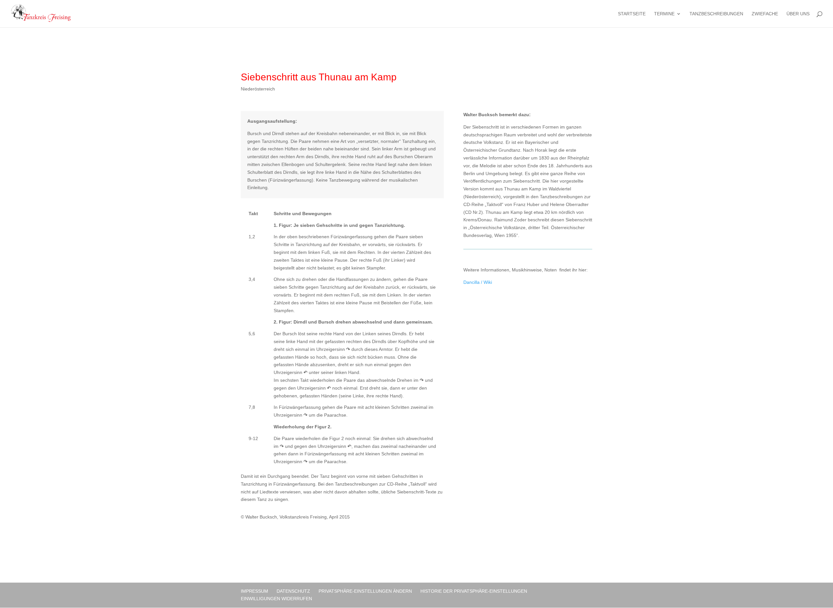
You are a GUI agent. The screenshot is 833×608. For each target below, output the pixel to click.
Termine (664, 13)
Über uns (798, 13)
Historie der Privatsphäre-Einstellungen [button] (473, 591)
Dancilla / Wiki (477, 282)
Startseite (632, 13)
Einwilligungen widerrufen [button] (276, 598)
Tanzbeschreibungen (716, 13)
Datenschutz (293, 591)
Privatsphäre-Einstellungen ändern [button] (365, 591)
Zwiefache (765, 13)
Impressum (254, 591)
